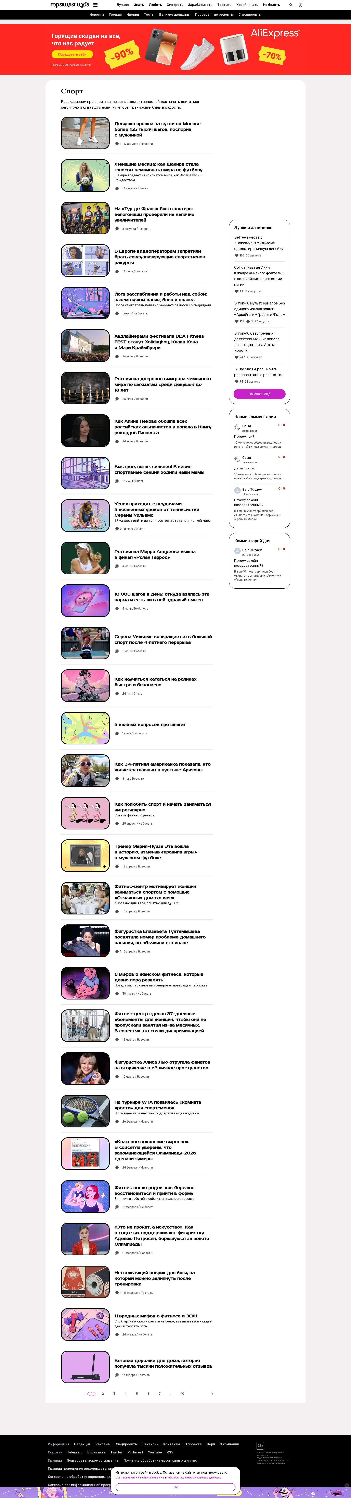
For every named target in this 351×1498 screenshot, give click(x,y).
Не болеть (271, 5)
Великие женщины (174, 14)
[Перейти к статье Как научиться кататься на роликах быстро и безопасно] (137, 685)
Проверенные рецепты (214, 14)
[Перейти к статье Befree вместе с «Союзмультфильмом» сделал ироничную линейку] (259, 246)
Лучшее (123, 5)
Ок (175, 1487)
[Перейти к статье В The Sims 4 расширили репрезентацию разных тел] (259, 375)
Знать (139, 5)
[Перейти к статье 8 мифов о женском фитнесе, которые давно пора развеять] (137, 983)
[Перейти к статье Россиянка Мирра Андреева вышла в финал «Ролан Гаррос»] (137, 558)
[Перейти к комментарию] (259, 436)
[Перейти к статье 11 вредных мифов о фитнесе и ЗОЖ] (137, 1324)
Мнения (133, 14)
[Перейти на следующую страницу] (212, 1393)
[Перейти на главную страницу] (70, 5)
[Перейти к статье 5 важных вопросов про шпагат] (137, 728)
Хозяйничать (247, 5)
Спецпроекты (249, 14)
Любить (155, 5)
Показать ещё (260, 394)
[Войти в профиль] (301, 5)
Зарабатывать (200, 5)
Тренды (115, 14)
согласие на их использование (140, 1477)
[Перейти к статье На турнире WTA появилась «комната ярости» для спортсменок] (137, 1111)
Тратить (224, 5)
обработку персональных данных (194, 1477)
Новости (97, 14)
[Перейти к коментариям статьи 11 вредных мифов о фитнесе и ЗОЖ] (117, 1334)
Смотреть (175, 5)
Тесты (149, 14)
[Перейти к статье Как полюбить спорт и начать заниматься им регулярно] (137, 813)
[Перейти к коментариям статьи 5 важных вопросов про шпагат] (117, 733)
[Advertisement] (259, 153)
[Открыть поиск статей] (290, 4)
